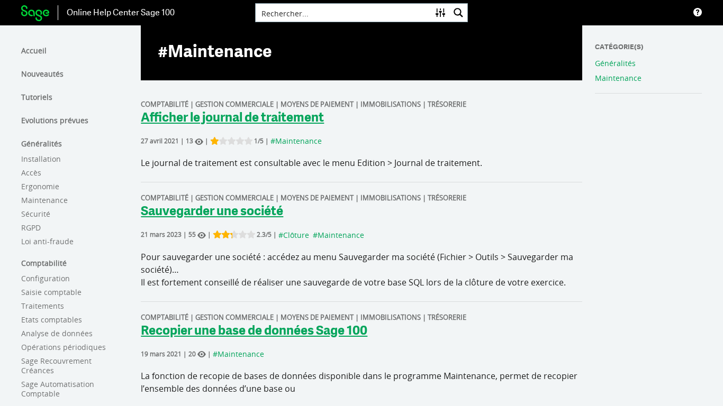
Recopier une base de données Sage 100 (254, 331)
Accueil (34, 50)
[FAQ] (697, 12)
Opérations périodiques (63, 347)
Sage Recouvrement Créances (56, 365)
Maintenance (44, 200)
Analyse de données (57, 333)
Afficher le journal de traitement (232, 118)
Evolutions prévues (54, 120)
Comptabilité (44, 263)
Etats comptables (51, 320)
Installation (41, 159)
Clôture (296, 235)
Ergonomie (40, 186)
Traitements (42, 306)
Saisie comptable (51, 292)
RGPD (31, 228)
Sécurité (35, 214)
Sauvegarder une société (212, 212)
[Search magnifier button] (458, 13)
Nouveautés (42, 74)
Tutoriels (36, 97)
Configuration (45, 278)
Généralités (41, 144)
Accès (31, 173)
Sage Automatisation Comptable (57, 389)
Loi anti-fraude (47, 241)
